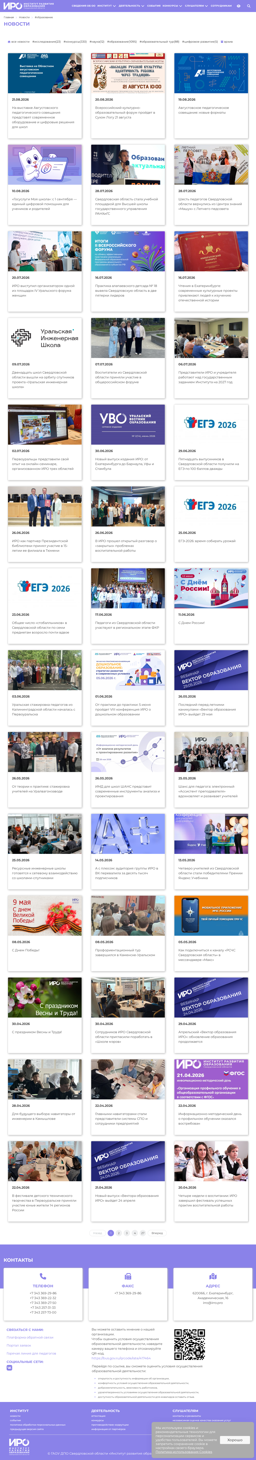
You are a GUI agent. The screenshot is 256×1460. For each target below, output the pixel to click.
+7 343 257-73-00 (43, 1312)
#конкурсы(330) (75, 41)
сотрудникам (221, 5)
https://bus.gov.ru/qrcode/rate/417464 (121, 1358)
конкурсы (170, 5)
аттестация (98, 1415)
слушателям (194, 5)
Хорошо (235, 1440)
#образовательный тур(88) (159, 41)
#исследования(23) (46, 41)
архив (228, 41)
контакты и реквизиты (187, 1415)
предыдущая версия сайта (27, 1429)
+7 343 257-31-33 (43, 1308)
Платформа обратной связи (30, 1337)
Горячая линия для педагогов (31, 1353)
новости (15, 1415)
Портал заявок (19, 1345)
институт (104, 5)
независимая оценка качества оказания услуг (202, 1420)
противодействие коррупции (110, 1424)
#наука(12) (97, 41)
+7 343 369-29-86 (43, 1293)
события (154, 5)
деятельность (129, 5)
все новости (20, 41)
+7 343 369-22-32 (43, 1298)
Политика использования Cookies (184, 1452)
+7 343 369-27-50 (43, 1303)
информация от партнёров (108, 1429)
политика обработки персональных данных (37, 1424)
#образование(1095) (122, 41)
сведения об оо (83, 5)
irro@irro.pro (213, 1303)
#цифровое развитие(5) (200, 41)
